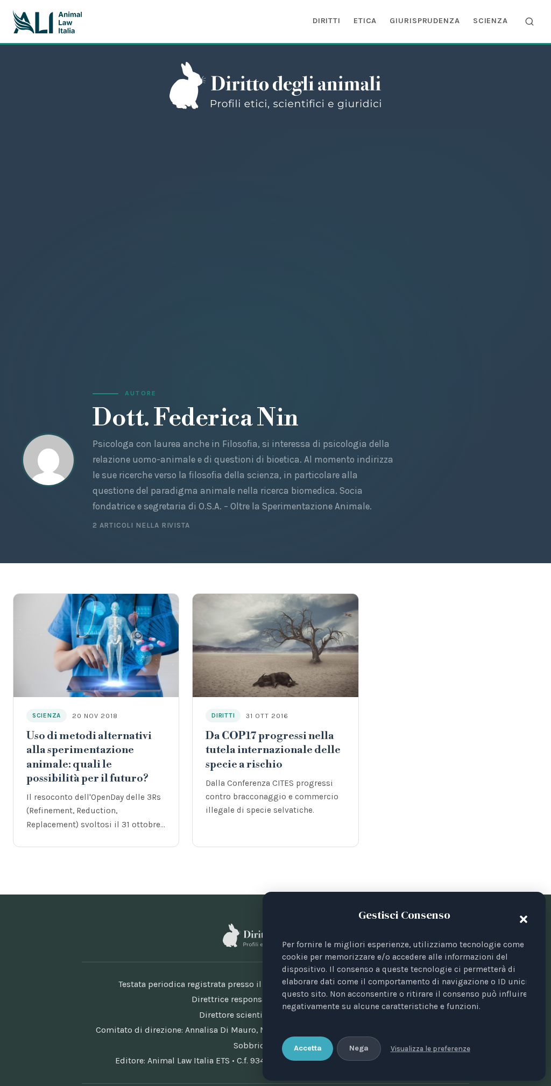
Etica (365, 20)
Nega (359, 1048)
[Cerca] (529, 21)
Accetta (308, 1048)
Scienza (490, 20)
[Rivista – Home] (275, 85)
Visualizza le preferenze (430, 1049)
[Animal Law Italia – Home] (47, 21)
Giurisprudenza (425, 20)
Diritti (327, 20)
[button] (520, 917)
